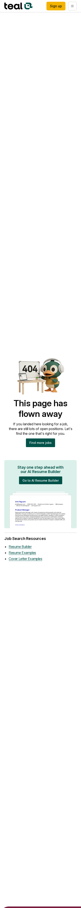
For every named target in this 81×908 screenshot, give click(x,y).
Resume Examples (22, 552)
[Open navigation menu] (72, 6)
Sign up (56, 6)
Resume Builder (20, 546)
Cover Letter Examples (25, 559)
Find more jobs (40, 443)
